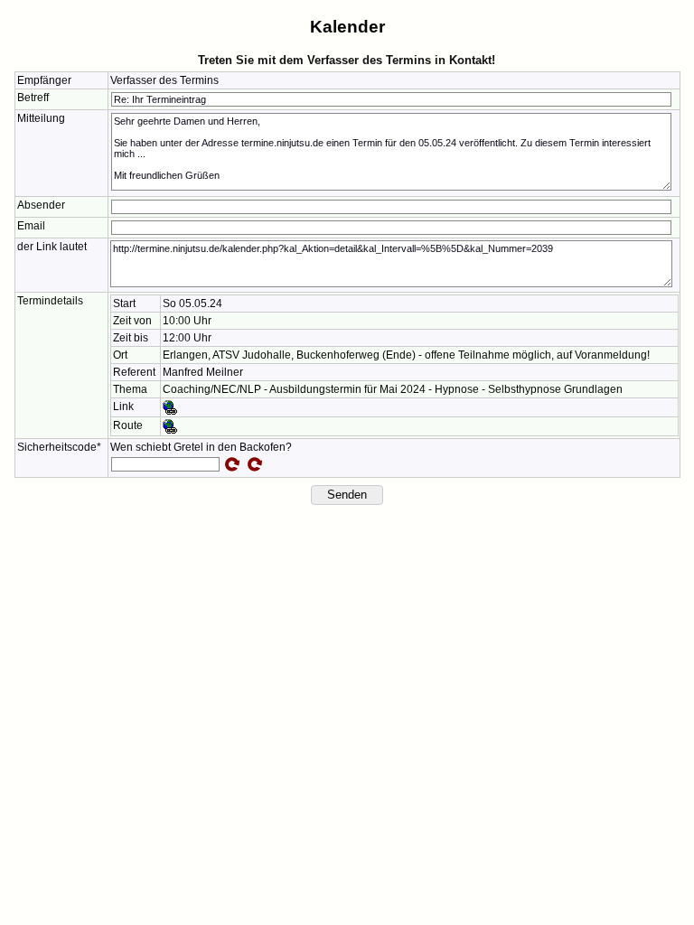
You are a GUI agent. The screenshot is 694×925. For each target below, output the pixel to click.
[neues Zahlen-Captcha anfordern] (232, 464)
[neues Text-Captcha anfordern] (255, 464)
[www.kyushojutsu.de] (170, 406)
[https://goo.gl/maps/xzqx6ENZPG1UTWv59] (170, 425)
